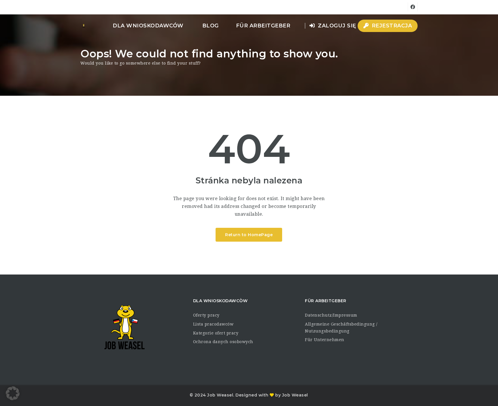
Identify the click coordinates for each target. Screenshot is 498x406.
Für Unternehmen (324, 339)
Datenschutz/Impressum (331, 315)
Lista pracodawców (213, 324)
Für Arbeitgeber (263, 25)
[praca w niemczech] (83, 25)
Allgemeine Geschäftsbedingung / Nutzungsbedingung (341, 327)
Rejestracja (391, 25)
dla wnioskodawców (148, 25)
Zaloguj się (336, 25)
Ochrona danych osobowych (223, 341)
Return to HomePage (249, 234)
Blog (210, 25)
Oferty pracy (206, 315)
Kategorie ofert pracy (216, 333)
